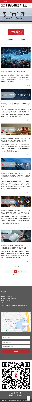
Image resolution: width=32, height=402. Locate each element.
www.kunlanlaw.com (9, 303)
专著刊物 (22, 39)
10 (25, 271)
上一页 (17, 266)
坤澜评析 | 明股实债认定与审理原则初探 (13, 71)
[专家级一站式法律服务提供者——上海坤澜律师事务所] (14, 5)
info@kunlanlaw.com (11, 298)
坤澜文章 (10, 39)
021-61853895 (10, 296)
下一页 (15, 275)
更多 (28, 85)
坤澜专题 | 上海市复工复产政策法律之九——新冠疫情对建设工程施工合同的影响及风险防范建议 (16, 176)
